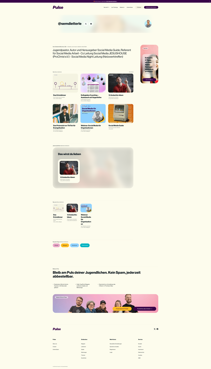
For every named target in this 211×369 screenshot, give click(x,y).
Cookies (140, 355)
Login (111, 352)
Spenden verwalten (114, 346)
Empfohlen (83, 358)
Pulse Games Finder (122, 309)
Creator (54, 346)
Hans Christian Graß (56, 97)
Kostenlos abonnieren (151, 7)
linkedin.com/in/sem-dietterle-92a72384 (77, 46)
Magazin (88, 100)
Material (122, 7)
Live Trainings (114, 7)
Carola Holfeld (83, 99)
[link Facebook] (91, 24)
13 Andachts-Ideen (116, 95)
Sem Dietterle (55, 129)
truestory (61, 129)
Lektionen (116, 98)
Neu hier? (106, 7)
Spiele (60, 98)
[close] (210, 1)
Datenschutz (141, 352)
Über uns (55, 343)
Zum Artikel (149, 79)
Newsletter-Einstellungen (116, 343)
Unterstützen (130, 7)
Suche (139, 7)
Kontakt (140, 343)
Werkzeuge (84, 352)
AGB (139, 358)
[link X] (86, 24)
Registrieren (113, 349)
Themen (83, 355)
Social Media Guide (116, 125)
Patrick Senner (111, 97)
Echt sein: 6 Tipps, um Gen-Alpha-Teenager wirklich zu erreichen (149, 65)
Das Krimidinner (59, 95)
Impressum (140, 349)
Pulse (56, 366)
